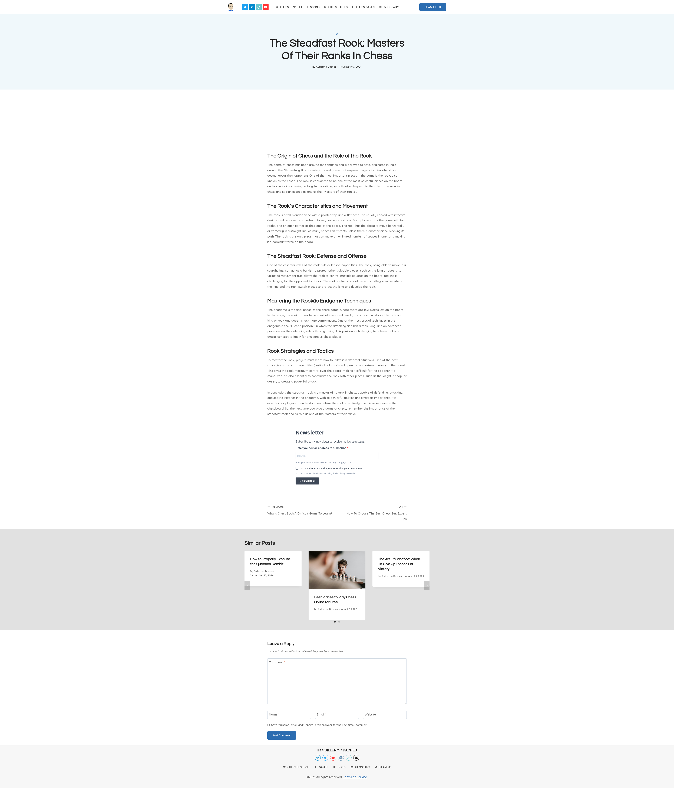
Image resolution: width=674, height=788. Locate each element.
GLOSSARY (391, 7)
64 (337, 34)
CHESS (284, 7)
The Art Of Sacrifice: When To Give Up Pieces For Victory (399, 564)
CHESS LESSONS (309, 7)
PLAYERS (385, 767)
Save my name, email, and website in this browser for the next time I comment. (319, 725)
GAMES (323, 767)
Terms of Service (355, 777)
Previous (247, 585)
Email (321, 714)
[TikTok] (259, 7)
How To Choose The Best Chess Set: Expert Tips (376, 513)
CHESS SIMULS (338, 7)
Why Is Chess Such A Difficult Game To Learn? (299, 510)
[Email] (356, 758)
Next (426, 585)
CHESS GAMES (365, 7)
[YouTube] (266, 7)
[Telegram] (252, 7)
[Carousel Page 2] (339, 622)
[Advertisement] (337, 119)
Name (274, 714)
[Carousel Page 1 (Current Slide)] (335, 622)
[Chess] (230, 7)
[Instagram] (341, 758)
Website (370, 714)
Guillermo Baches (326, 66)
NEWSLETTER (433, 7)
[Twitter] (245, 7)
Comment (277, 662)
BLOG (342, 767)
